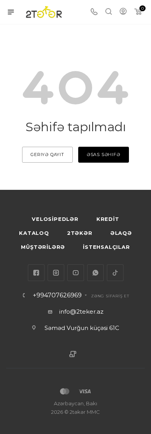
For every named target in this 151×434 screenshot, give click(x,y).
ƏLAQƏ (121, 233)
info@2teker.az (81, 311)
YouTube (75, 272)
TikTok (115, 272)
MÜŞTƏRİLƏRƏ (43, 247)
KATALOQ (34, 233)
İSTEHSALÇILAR (106, 247)
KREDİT (107, 219)
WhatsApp (95, 272)
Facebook (36, 272)
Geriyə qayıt (47, 154)
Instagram (56, 272)
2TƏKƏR (80, 233)
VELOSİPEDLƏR (55, 219)
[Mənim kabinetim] (123, 12)
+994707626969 (57, 295)
